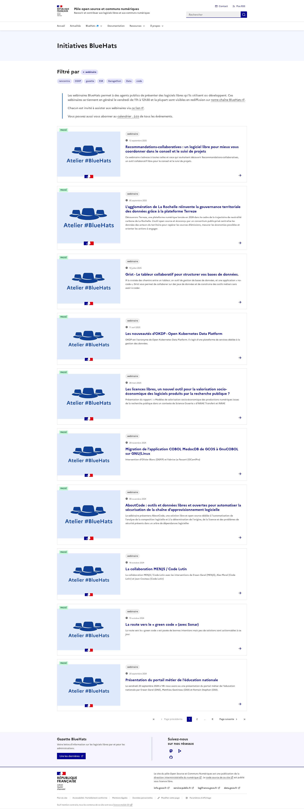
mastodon (171, 751)
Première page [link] (153, 719)
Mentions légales (119, 797)
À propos (155, 26)
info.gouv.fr (160, 788)
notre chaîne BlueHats (226, 100)
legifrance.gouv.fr (207, 788)
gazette (90, 81)
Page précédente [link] (173, 719)
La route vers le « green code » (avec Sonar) (162, 624)
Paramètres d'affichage (200, 797)
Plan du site (62, 797)
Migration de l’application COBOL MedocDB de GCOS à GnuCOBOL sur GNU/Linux (181, 451)
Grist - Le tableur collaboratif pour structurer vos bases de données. (182, 274)
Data (128, 81)
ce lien (136, 108)
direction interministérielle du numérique (176, 777)
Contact (223, 6)
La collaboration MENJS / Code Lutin (156, 569)
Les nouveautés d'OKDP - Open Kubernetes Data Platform (173, 333)
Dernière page (244, 719)
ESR (101, 81)
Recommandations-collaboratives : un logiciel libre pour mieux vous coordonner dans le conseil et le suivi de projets (182, 149)
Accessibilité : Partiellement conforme (90, 797)
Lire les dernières (70, 756)
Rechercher (244, 14)
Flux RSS (240, 6)
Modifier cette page (170, 797)
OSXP (78, 81)
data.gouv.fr (230, 788)
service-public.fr (182, 788)
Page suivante (226, 719)
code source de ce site (218, 777)
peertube (180, 751)
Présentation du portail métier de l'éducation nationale (171, 680)
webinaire (91, 72)
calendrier (128, 116)
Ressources (135, 26)
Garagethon (114, 81)
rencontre (64, 81)
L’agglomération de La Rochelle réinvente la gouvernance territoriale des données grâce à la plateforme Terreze (183, 209)
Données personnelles (142, 797)
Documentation (116, 26)
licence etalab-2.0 (121, 804)
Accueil (61, 26)
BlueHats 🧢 (92, 26)
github (171, 757)
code (139, 81)
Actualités (75, 26)
